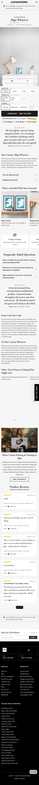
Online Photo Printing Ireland (10, 740)
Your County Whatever (27, 692)
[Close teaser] (34, 401)
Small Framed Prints (7, 755)
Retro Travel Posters (26, 687)
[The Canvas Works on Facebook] (29, 650)
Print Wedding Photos (8, 750)
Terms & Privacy (6, 692)
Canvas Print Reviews (8, 713)
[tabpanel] (19, 552)
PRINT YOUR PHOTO (19, 479)
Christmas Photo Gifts (8, 721)
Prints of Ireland (6, 753)
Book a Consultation (7, 676)
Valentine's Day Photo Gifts (9, 763)
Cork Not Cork (24, 689)
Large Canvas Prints (7, 732)
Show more (19, 607)
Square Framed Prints (8, 761)
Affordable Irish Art (7, 708)
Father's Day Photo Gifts (8, 726)
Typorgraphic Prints (26, 695)
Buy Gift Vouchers (6, 679)
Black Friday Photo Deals (9, 711)
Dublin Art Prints (6, 724)
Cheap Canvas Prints (7, 719)
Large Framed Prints (7, 734)
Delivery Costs (5, 684)
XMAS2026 (4, 695)
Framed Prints (24, 674)
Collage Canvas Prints (27, 679)
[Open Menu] (2, 2)
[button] (36, 392)
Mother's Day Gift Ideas (8, 737)
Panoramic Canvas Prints (9, 742)
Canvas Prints (24, 671)
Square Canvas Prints (8, 758)
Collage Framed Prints (27, 682)
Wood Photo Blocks (26, 676)
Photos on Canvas (7, 745)
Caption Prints (5, 716)
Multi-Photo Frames (26, 684)
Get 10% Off (5, 689)
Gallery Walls (5, 729)
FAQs (2, 687)
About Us (4, 671)
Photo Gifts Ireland (7, 747)
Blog (2, 674)
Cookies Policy (5, 682)
